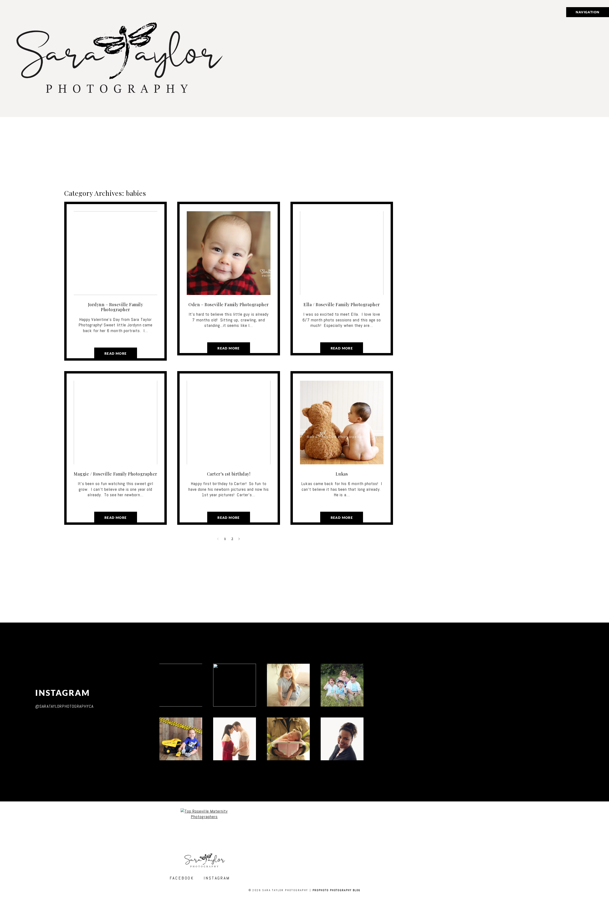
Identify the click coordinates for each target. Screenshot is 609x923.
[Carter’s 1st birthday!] (228, 422)
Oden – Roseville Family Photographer (228, 304)
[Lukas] (341, 422)
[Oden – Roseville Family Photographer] (228, 253)
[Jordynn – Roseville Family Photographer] (115, 253)
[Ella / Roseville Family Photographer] (341, 253)
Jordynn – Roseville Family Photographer (115, 307)
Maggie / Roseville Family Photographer (115, 474)
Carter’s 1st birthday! (228, 474)
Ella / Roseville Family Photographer (342, 304)
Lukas (342, 474)
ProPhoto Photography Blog (336, 890)
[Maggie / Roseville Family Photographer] (115, 422)
